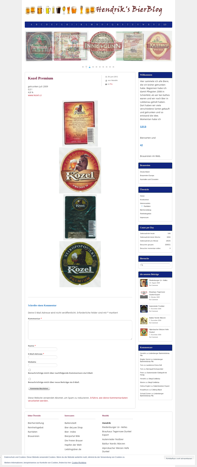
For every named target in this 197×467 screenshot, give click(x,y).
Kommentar (35, 318)
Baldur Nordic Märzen (157, 318)
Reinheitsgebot (145, 214)
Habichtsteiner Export (161, 386)
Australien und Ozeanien (149, 179)
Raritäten (147, 206)
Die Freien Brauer (74, 440)
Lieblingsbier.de (73, 449)
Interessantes (145, 203)
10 (113, 67)
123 (164, 25)
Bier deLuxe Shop (74, 427)
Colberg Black (156, 390)
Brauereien (33, 436)
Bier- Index (70, 431)
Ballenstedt (70, 423)
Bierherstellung (145, 210)
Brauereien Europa (147, 175)
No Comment (153, 285)
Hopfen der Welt (73, 444)
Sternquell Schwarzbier (154, 369)
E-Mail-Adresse (36, 354)
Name (32, 345)
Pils (111, 84)
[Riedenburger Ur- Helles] (144, 280)
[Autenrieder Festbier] (144, 306)
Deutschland (144, 172)
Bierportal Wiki (72, 436)
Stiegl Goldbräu (154, 379)
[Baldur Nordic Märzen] (144, 318)
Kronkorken (144, 200)
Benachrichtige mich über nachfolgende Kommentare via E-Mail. (60, 373)
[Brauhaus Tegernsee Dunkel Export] (144, 292)
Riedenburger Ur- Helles (158, 280)
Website (32, 362)
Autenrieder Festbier (157, 306)
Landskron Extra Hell (154, 365)
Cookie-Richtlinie (79, 463)
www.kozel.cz (35, 95)
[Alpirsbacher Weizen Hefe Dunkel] (144, 329)
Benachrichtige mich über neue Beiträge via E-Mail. (54, 382)
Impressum (144, 217)
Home (142, 196)
